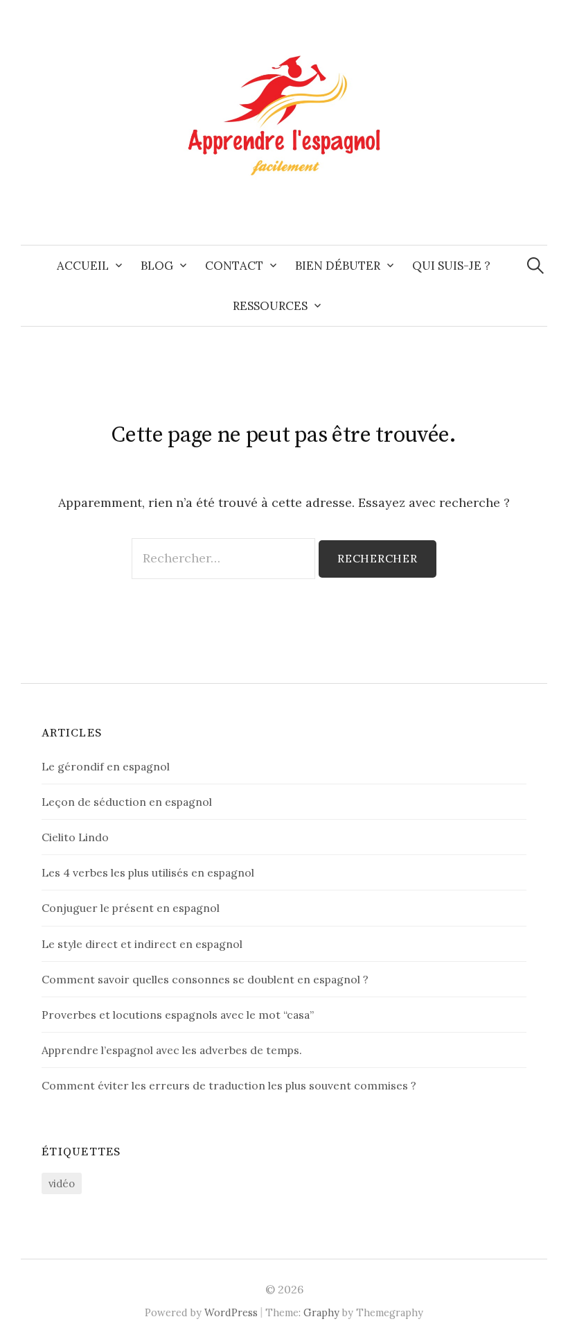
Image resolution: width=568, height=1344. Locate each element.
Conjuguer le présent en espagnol (131, 908)
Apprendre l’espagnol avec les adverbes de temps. (172, 1050)
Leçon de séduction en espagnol (127, 802)
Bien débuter (337, 265)
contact (234, 265)
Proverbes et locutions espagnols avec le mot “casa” (178, 1015)
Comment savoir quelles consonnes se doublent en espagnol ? (205, 979)
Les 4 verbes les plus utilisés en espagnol (148, 872)
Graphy (321, 1312)
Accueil (83, 265)
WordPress (231, 1312)
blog (157, 265)
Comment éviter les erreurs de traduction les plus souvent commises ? (229, 1085)
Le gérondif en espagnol (106, 766)
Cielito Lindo (75, 837)
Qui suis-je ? (451, 265)
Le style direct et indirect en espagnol (142, 944)
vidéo (61, 1183)
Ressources (270, 305)
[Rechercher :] (535, 265)
